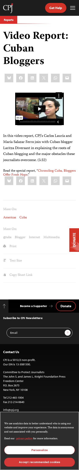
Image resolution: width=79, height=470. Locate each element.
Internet (34, 237)
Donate (65, 306)
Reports (8, 20)
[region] (39, 441)
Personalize (39, 450)
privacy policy (24, 439)
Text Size (15, 261)
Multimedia (51, 237)
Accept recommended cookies (39, 462)
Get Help (55, 8)
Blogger (20, 237)
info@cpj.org (11, 410)
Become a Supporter (33, 306)
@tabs (7, 237)
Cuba (23, 217)
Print (12, 246)
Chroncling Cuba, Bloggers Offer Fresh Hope (39, 173)
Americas (9, 217)
